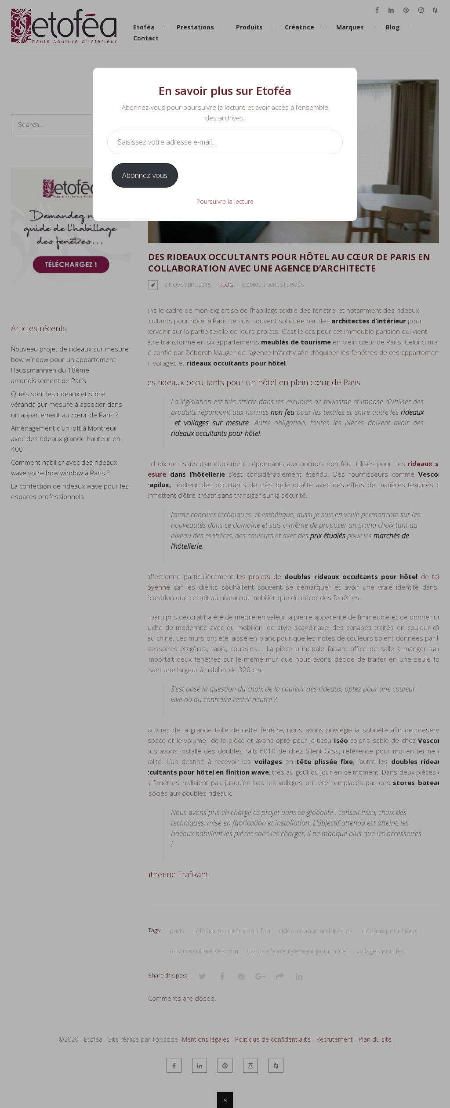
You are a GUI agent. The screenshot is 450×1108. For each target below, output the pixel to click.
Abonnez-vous (144, 175)
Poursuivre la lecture (225, 201)
